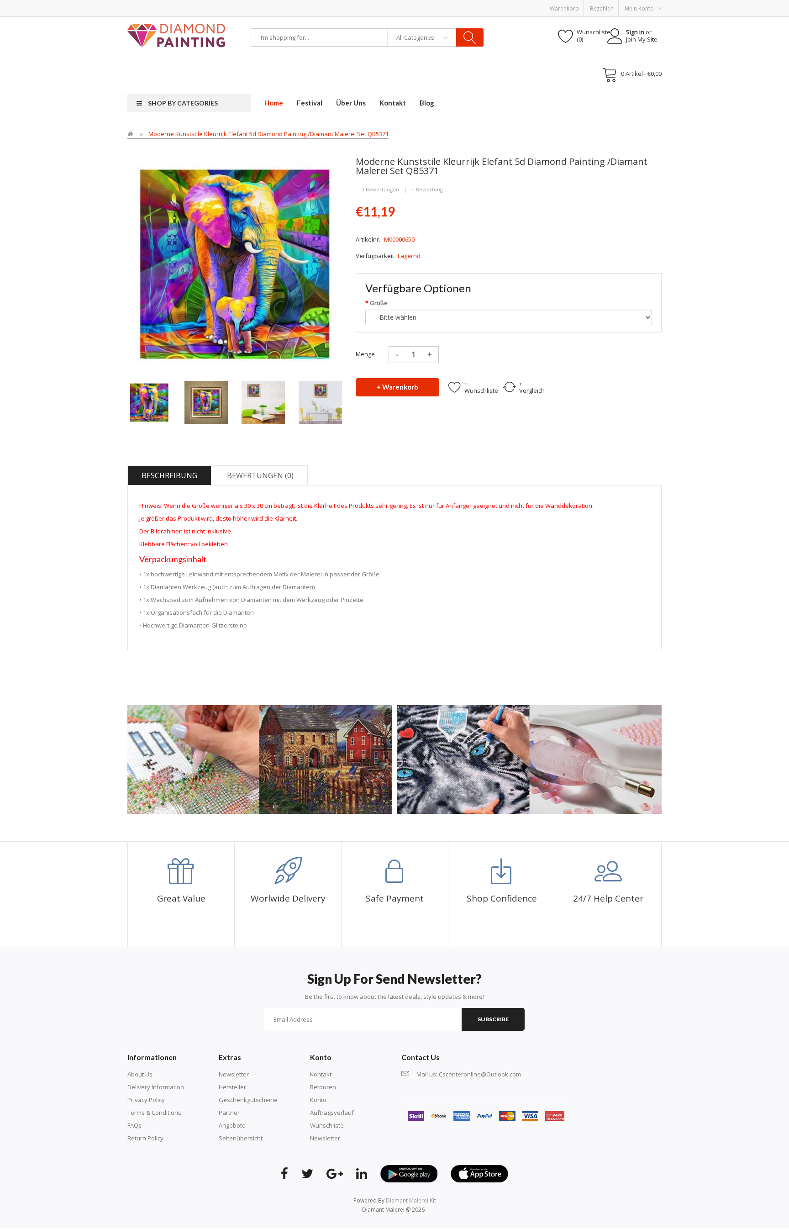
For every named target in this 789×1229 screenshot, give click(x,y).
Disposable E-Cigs (354, 4)
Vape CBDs (268, 4)
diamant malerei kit (411, 1200)
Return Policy (145, 1138)
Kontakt (320, 1074)
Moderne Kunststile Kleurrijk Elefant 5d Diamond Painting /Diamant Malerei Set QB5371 (268, 134)
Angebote (232, 1125)
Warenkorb (564, 8)
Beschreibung (169, 475)
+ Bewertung (427, 189)
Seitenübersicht (241, 1138)
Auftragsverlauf (332, 1112)
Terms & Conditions (154, 1112)
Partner (229, 1112)
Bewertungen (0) (260, 475)
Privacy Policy (146, 1100)
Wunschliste (327, 1125)
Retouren (323, 1087)
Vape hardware (206, 4)
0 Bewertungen (380, 189)
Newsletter (234, 1074)
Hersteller (232, 1087)
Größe (379, 303)
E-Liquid (173, 4)
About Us (140, 1074)
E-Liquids (317, 4)
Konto (318, 1100)
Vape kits (240, 4)
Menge (365, 354)
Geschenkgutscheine (248, 1100)
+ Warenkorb (397, 387)
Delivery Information (155, 1087)
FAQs (134, 1125)
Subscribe (493, 1019)
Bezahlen (602, 8)
